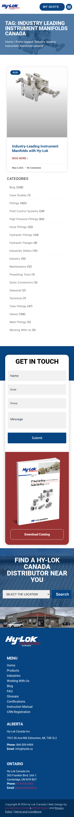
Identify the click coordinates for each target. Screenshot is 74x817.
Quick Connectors (21, 282)
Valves (13, 314)
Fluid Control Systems (23, 211)
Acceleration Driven (17, 808)
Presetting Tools (20, 274)
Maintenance (17, 266)
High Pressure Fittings (23, 219)
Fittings (14, 203)
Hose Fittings (18, 227)
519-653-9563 (24, 783)
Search (62, 594)
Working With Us (20, 330)
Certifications (16, 701)
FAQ (10, 691)
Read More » (20, 158)
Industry (14, 258)
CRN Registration (18, 712)
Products (13, 670)
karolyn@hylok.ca (26, 787)
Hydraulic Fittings (20, 235)
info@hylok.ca (24, 748)
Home (9, 41)
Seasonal (15, 290)
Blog (12, 187)
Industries (13, 675)
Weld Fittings (17, 322)
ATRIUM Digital (40, 808)
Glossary (13, 696)
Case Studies (18, 195)
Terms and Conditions (27, 811)
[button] (69, 7)
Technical (15, 298)
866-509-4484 (24, 744)
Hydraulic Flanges (21, 242)
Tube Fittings (17, 306)
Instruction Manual (20, 706)
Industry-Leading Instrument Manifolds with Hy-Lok (35, 148)
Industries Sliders (20, 250)
